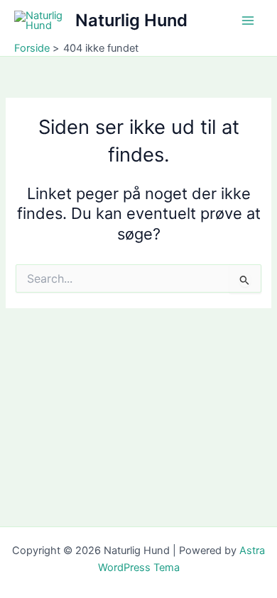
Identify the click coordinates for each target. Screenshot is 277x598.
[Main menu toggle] (248, 20)
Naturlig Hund (131, 20)
